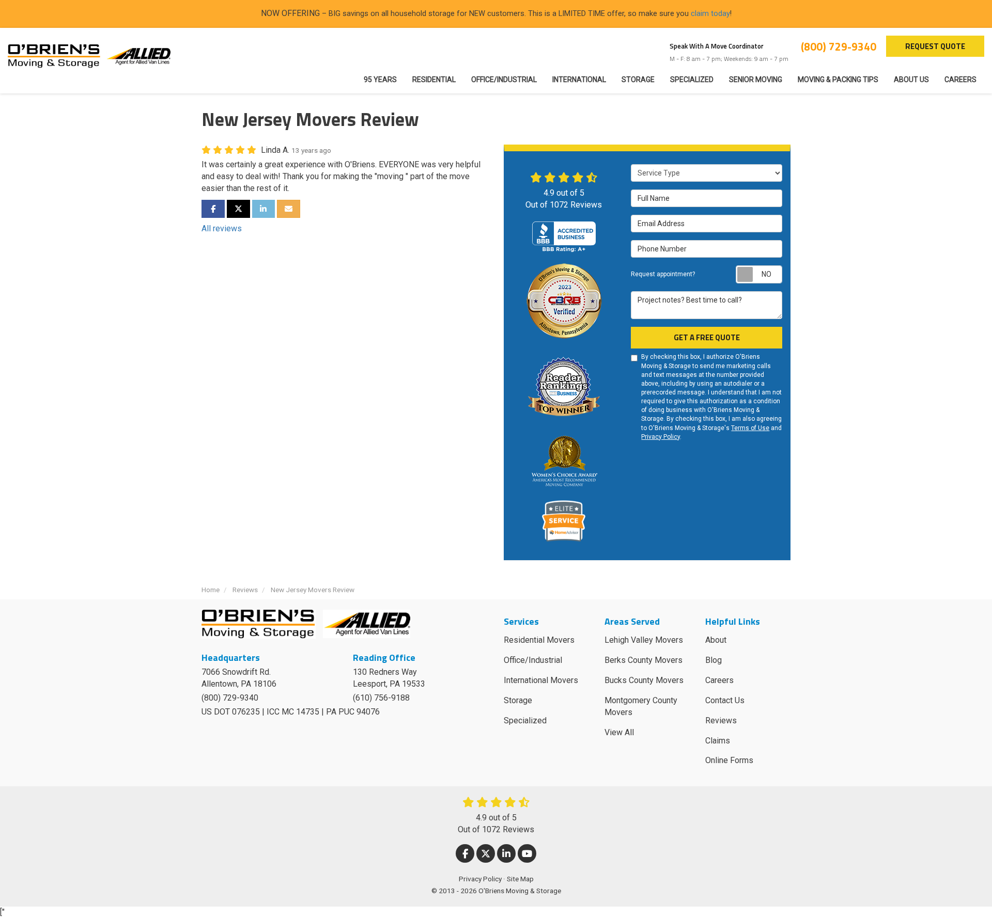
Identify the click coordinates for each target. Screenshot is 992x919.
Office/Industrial (533, 660)
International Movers (541, 680)
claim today (710, 13)
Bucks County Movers (644, 680)
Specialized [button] (692, 79)
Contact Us (725, 700)
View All (619, 732)
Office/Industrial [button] (504, 79)
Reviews (721, 720)
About (715, 640)
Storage (518, 700)
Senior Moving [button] (755, 79)
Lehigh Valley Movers (644, 640)
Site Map (520, 879)
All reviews (222, 228)
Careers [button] (960, 79)
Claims (717, 741)
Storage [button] (638, 79)
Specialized (525, 720)
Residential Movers (539, 640)
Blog (713, 660)
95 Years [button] (380, 79)
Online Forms (729, 760)
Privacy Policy (660, 436)
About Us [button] (911, 79)
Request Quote (935, 46)
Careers (719, 680)
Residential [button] (434, 79)
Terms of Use (750, 428)
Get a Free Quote (707, 337)
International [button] (579, 79)
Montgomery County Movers (641, 706)
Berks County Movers (644, 660)
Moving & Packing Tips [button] (838, 79)
